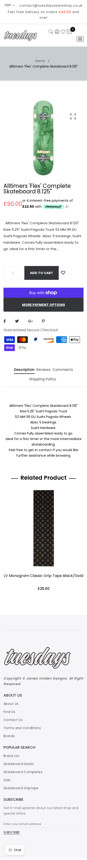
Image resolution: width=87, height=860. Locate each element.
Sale (6, 780)
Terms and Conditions (22, 728)
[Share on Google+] (30, 321)
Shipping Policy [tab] (42, 379)
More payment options (43, 304)
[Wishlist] (63, 273)
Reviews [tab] (43, 370)
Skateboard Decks (18, 764)
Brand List (11, 756)
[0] (69, 32)
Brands (9, 736)
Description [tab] (24, 370)
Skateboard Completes (22, 772)
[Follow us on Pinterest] (43, 321)
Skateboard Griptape (21, 788)
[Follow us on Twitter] (17, 321)
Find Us (9, 711)
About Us (10, 703)
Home (40, 61)
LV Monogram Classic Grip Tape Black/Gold (43, 575)
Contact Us (13, 720)
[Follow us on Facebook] (4, 321)
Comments (62, 370)
